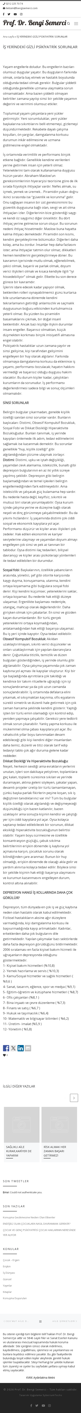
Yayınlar (7, 1285)
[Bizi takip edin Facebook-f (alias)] (3, 14)
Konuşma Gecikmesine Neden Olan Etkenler (29, 1217)
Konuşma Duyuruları (15, 1298)
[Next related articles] (74, 1098)
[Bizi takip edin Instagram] (21, 14)
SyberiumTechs (52, 1395)
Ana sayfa (8, 36)
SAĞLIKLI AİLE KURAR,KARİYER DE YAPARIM (18, 1151)
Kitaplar (7, 1292)
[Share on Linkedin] (20, 1048)
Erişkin (7, 1266)
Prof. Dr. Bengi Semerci (30, 1389)
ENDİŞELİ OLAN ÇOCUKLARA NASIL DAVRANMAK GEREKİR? (36, 1223)
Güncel (7, 1279)
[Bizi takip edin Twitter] (9, 14)
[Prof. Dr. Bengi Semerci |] (34, 23)
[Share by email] (28, 1048)
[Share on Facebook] (6, 1048)
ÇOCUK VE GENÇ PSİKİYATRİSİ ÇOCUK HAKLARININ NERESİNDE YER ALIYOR (39, 1232)
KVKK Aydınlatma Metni (40, 1377)
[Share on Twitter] (13, 1048)
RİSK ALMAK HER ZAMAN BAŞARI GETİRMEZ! (55, 1151)
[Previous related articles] (65, 1098)
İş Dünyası (9, 1272)
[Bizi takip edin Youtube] (15, 14)
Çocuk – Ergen (11, 1260)
